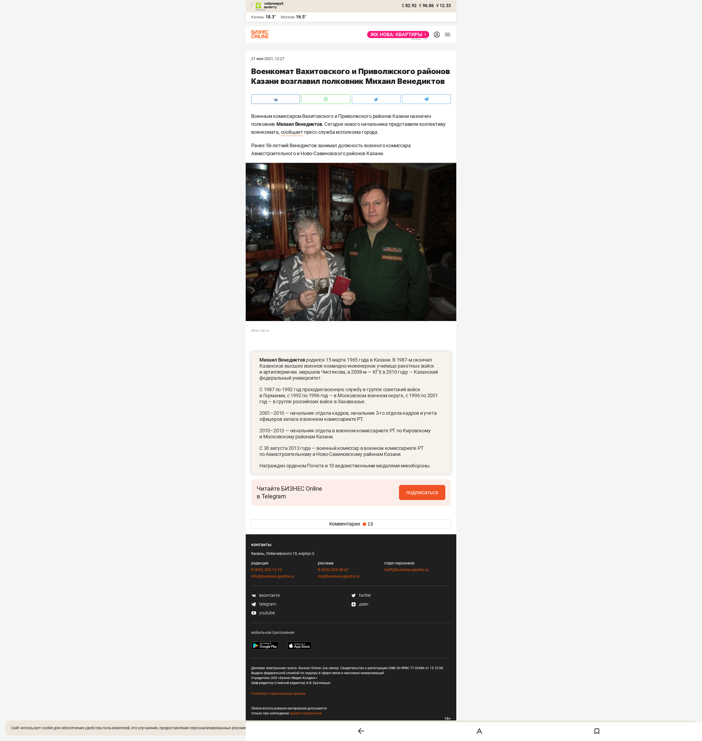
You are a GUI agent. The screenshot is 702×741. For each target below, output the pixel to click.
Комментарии (351, 524)
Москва (288, 17)
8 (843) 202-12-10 (266, 569)
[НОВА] (396, 34)
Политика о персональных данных (278, 693)
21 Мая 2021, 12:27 (267, 58)
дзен (363, 604)
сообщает (292, 132)
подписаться (422, 492)
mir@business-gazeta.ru (339, 576)
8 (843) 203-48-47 (333, 569)
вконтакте (269, 595)
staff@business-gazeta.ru (406, 569)
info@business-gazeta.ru (272, 576)
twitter (364, 595)
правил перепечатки (306, 713)
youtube (266, 612)
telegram (267, 604)
